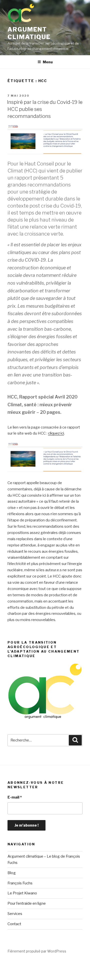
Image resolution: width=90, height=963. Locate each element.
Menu (48, 62)
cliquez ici (56, 433)
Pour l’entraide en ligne (27, 903)
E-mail (15, 797)
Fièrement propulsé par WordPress (37, 951)
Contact (14, 924)
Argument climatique (29, 33)
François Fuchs (20, 883)
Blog (12, 873)
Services (15, 913)
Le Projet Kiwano (22, 893)
